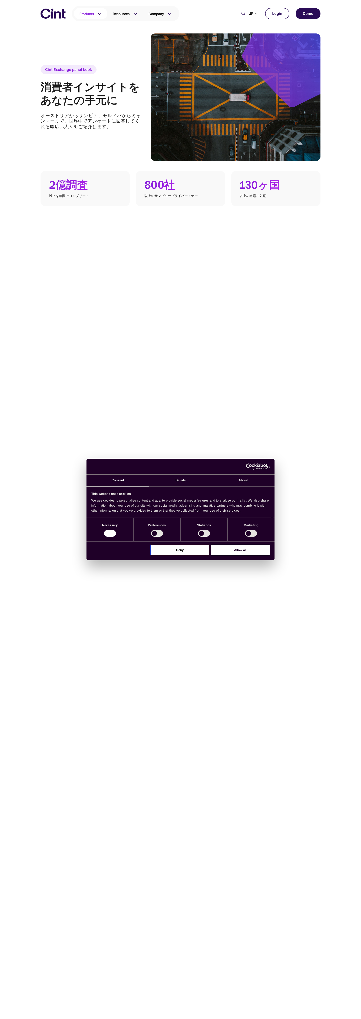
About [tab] (243, 480)
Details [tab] (180, 480)
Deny (180, 550)
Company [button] (156, 14)
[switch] (157, 533)
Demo (308, 13)
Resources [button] (121, 14)
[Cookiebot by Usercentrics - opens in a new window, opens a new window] (251, 466)
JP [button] (251, 13)
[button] (254, 13)
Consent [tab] (118, 480)
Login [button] (277, 13)
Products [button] (86, 14)
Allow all (240, 550)
